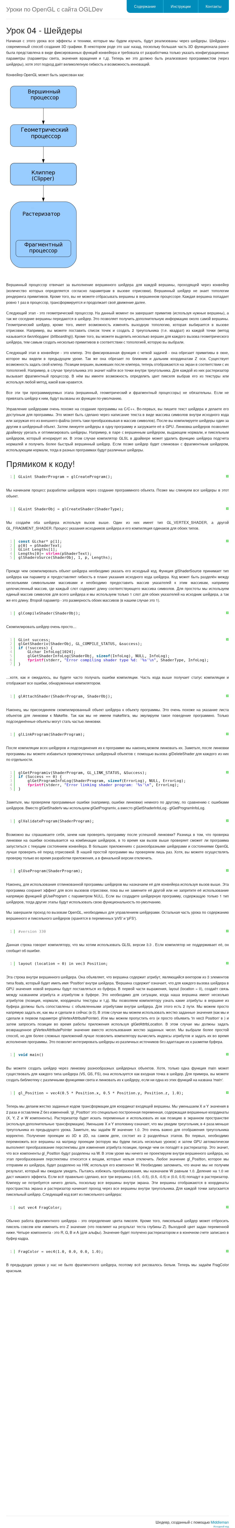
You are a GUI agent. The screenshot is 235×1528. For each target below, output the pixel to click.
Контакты (213, 6)
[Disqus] (117, 1335)
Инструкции (181, 6)
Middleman (220, 1522)
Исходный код (221, 1526)
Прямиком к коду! (40, 463)
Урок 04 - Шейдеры (44, 30)
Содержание (145, 6)
